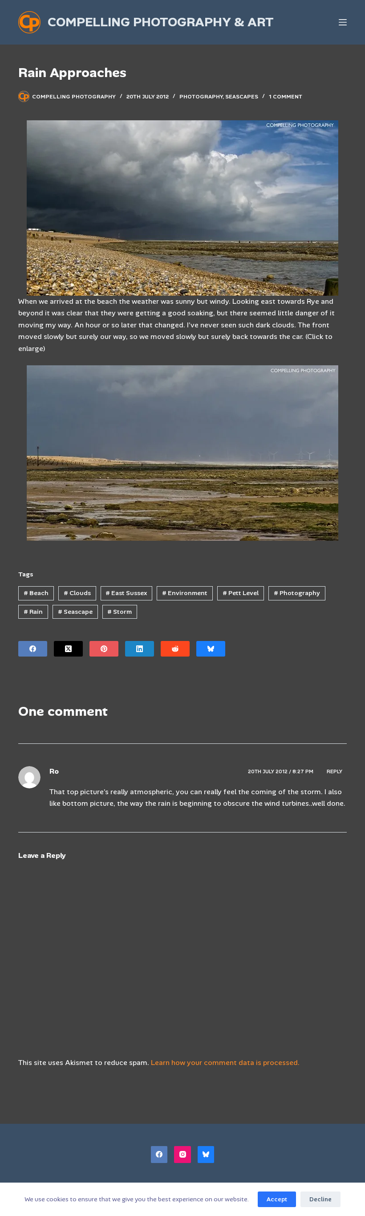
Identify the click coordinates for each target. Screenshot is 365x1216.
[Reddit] (175, 649)
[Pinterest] (103, 649)
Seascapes (241, 96)
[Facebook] (32, 649)
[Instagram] (182, 1154)
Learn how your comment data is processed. (225, 1062)
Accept (277, 1199)
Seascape (75, 612)
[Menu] (343, 22)
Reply (334, 771)
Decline (320, 1199)
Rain (33, 612)
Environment (184, 593)
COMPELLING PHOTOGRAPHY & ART (161, 22)
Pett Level (241, 593)
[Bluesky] (210, 649)
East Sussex (126, 593)
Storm (119, 612)
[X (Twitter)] (68, 649)
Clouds (77, 593)
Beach (36, 593)
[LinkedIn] (139, 649)
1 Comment (285, 96)
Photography (201, 96)
